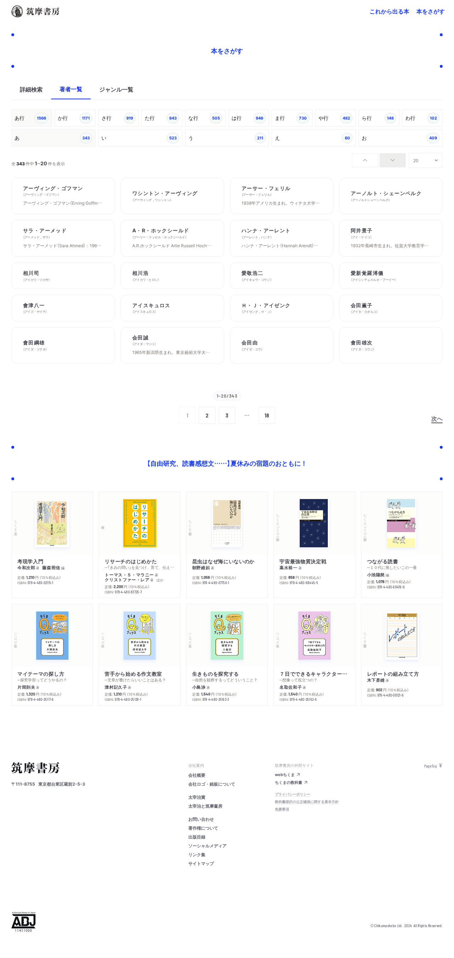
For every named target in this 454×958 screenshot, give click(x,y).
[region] (227, 129)
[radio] (365, 160)
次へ (437, 418)
